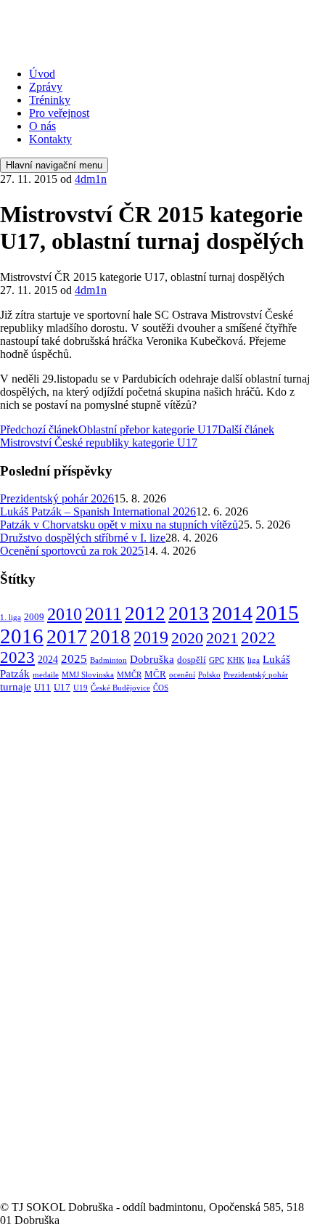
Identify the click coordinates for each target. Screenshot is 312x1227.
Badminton (108, 660)
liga (253, 660)
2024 (48, 659)
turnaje (15, 686)
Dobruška (152, 659)
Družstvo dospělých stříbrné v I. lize (82, 537)
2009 (34, 617)
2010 (64, 614)
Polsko (209, 675)
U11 (42, 687)
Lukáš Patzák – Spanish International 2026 (98, 511)
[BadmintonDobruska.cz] (107, 49)
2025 (74, 659)
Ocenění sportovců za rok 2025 (72, 551)
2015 (277, 612)
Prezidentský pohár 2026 (57, 498)
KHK (236, 660)
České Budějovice (120, 688)
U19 (80, 688)
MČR (155, 674)
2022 (258, 637)
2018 (110, 637)
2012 (145, 613)
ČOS (160, 688)
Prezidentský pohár (255, 675)
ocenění (182, 675)
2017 (66, 636)
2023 (17, 657)
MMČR (129, 675)
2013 (188, 613)
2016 (22, 636)
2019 (151, 637)
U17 (62, 687)
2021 (222, 638)
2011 (103, 613)
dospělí (191, 660)
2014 (232, 613)
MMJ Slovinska (88, 675)
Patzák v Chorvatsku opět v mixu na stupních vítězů (119, 524)
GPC (216, 660)
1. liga (10, 617)
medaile (46, 675)
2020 (187, 638)
